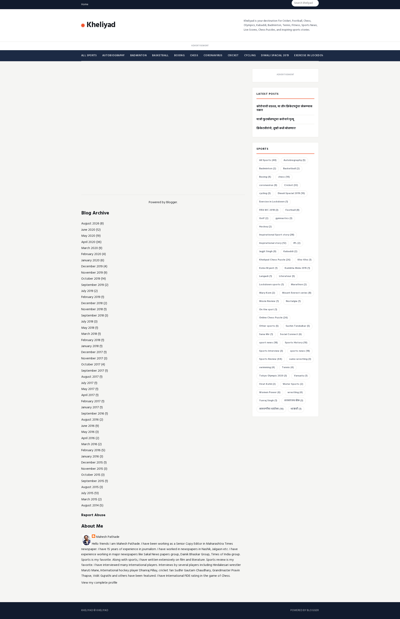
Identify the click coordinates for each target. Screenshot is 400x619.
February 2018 (90, 340)
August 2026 (90, 223)
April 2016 (88, 438)
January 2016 (90, 456)
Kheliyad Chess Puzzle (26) (274, 260)
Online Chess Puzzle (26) (273, 318)
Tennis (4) (288, 367)
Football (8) (292, 210)
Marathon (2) (299, 285)
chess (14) (284, 177)
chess (194, 56)
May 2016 (88, 432)
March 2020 (89, 248)
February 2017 (91, 401)
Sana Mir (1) (266, 334)
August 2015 (90, 487)
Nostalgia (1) (293, 301)
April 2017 (88, 395)
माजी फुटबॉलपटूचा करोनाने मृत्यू (275, 119)
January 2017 (90, 407)
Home (84, 4)
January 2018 (90, 346)
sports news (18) (300, 351)
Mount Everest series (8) (296, 293)
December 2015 (92, 462)
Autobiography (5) (294, 160)
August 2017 (90, 376)
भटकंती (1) (296, 409)
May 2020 (88, 235)
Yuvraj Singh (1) (268, 401)
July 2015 (87, 493)
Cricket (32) (291, 185)
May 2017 (88, 389)
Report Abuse (93, 515)
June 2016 (88, 425)
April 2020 (88, 242)
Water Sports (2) (293, 384)
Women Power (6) (269, 392)
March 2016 (89, 444)
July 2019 (87, 291)
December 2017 (92, 352)
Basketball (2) (291, 169)
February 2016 (91, 450)
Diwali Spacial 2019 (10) (291, 193)
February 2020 (91, 254)
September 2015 (92, 481)
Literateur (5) (287, 276)
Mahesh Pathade (107, 536)
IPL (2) (296, 243)
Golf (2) (263, 218)
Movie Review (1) (269, 301)
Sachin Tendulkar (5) (298, 326)
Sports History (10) (296, 343)
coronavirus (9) (268, 185)
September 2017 (92, 370)
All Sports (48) (267, 160)
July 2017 (87, 383)
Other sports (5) (269, 326)
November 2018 (92, 309)
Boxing (179, 56)
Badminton (138, 56)
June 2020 (88, 229)
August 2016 (90, 419)
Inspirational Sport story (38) (276, 235)
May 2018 (87, 327)
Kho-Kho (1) (304, 260)
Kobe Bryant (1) (268, 268)
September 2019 (92, 285)
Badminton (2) (267, 169)
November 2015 (92, 468)
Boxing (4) (265, 177)
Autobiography (113, 56)
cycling (250, 56)
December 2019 (92, 266)
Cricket (233, 56)
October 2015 (90, 474)
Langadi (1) (265, 276)
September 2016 (92, 413)
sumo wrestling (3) (300, 359)
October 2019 (90, 278)
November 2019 (92, 272)
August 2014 (90, 505)
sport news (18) (268, 343)
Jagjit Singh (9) (267, 251)
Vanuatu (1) (301, 376)
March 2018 (89, 333)
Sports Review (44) (270, 359)
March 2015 (89, 499)
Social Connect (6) (291, 334)
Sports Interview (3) (271, 351)
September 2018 (92, 315)
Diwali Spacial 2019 (275, 56)
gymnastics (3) (283, 218)
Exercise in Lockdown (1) (273, 202)
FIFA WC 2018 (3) (268, 210)
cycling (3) (265, 193)
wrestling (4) (295, 392)
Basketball (160, 56)
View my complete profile (99, 582)
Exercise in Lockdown (310, 56)
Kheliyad (101, 25)
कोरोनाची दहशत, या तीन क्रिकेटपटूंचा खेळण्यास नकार (284, 108)
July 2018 (87, 321)
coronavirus (213, 56)
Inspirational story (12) (272, 243)
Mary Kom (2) (267, 293)
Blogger (171, 202)
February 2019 (90, 297)
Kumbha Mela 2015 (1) (297, 268)
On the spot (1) (268, 310)
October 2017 (90, 364)
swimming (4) (267, 367)
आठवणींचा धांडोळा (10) (271, 409)
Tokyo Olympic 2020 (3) (273, 376)
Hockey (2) (265, 227)
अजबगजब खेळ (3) (293, 401)
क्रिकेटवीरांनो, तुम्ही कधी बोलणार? (276, 128)
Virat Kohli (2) (267, 384)
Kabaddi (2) (290, 251)
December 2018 (92, 303)
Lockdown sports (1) (271, 285)
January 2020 (90, 260)
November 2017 (92, 358)
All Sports (89, 56)
